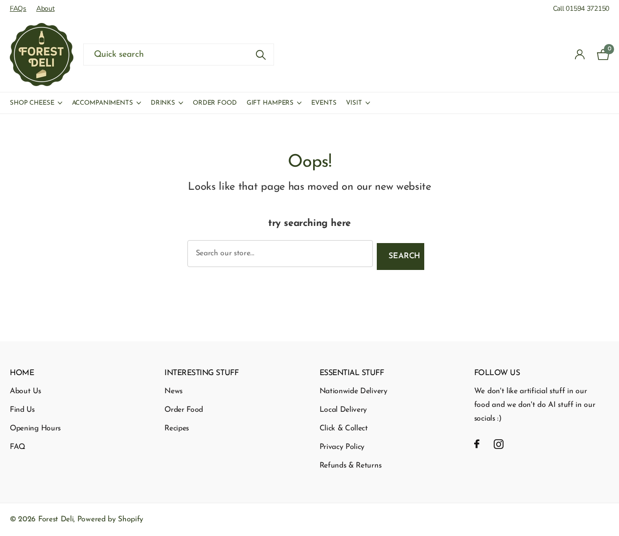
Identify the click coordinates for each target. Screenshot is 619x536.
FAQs (18, 8)
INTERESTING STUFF (201, 373)
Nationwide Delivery (354, 391)
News (173, 391)
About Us (25, 391)
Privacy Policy (342, 447)
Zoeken (260, 55)
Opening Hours (35, 428)
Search (404, 256)
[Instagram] (499, 444)
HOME (22, 373)
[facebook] (477, 444)
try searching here (309, 223)
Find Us (22, 410)
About (45, 8)
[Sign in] (580, 55)
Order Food (215, 103)
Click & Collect (344, 428)
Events (323, 103)
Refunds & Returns (351, 465)
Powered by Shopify (110, 519)
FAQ (17, 447)
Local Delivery (343, 410)
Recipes (176, 428)
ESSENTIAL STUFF (352, 373)
